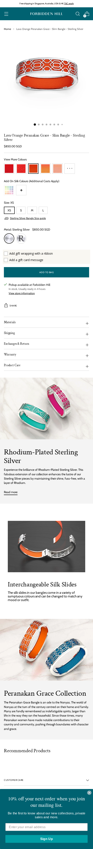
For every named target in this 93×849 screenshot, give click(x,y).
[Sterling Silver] (9, 238)
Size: (9, 202)
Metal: (17, 229)
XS (9, 210)
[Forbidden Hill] (46, 13)
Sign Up (46, 839)
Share (13, 305)
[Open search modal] (77, 13)
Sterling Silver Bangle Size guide (28, 218)
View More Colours (15, 159)
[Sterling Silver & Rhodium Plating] (21, 238)
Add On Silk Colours (31, 181)
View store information (22, 293)
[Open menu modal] (6, 13)
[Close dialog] (89, 793)
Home (7, 29)
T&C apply (69, 3)
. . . (69, 167)
